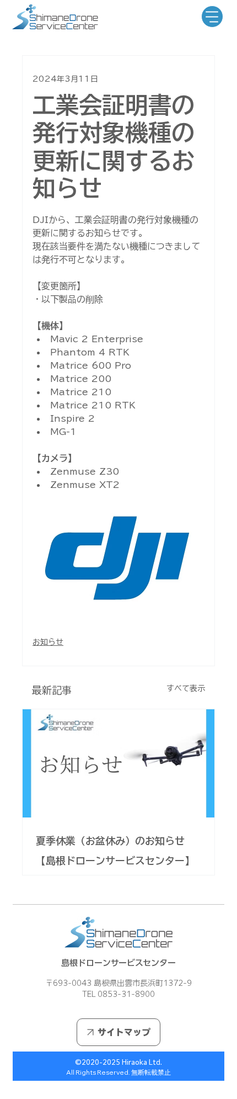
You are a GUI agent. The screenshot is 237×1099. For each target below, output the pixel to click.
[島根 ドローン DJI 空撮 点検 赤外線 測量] (118, 763)
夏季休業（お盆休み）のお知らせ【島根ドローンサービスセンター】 (115, 851)
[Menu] (212, 17)
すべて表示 (185, 688)
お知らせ (48, 642)
